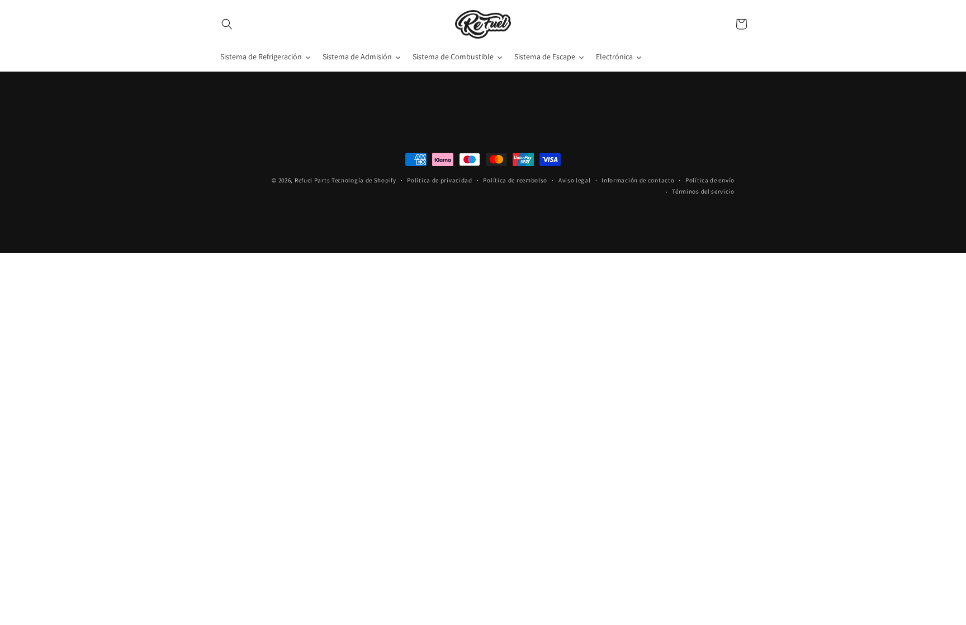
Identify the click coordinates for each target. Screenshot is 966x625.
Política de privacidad (439, 180)
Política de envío (710, 180)
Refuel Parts (312, 180)
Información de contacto (638, 180)
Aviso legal (574, 180)
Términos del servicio (703, 191)
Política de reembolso (515, 180)
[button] (227, 24)
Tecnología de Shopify (364, 180)
